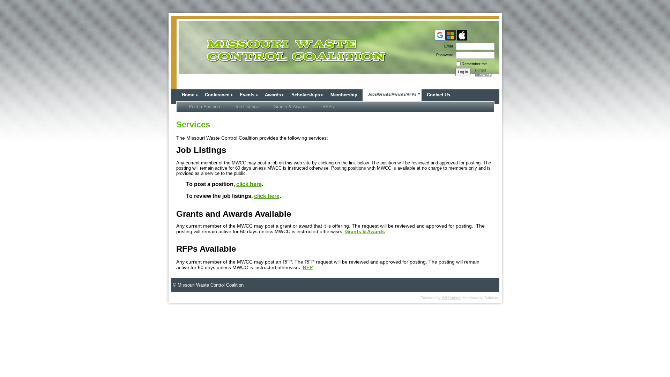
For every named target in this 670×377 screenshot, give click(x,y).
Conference (217, 94)
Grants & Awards (291, 106)
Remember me (474, 64)
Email (447, 46)
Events (247, 94)
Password (443, 55)
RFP (308, 267)
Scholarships (305, 94)
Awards (273, 94)
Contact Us (438, 94)
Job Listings (246, 106)
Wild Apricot (451, 298)
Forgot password (483, 72)
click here (249, 184)
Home (188, 94)
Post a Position (204, 106)
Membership (343, 94)
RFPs (328, 106)
